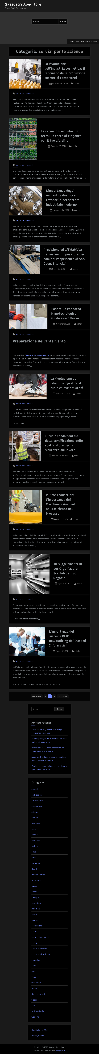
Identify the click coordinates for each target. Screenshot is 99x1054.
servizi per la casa (39, 948)
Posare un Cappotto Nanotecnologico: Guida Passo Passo (66, 313)
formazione (36, 863)
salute (34, 931)
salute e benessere (40, 937)
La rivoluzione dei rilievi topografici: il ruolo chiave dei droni (66, 383)
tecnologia (36, 982)
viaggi (34, 999)
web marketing (38, 1011)
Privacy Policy (37, 1035)
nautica (34, 920)
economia (35, 840)
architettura (36, 794)
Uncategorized (38, 994)
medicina (35, 908)
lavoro (34, 886)
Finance (35, 851)
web (33, 1005)
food (33, 857)
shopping (35, 960)
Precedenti (37, 696)
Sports (34, 971)
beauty (34, 817)
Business (35, 823)
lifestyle (35, 897)
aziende (35, 812)
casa (33, 829)
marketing (36, 903)
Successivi (62, 696)
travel (34, 988)
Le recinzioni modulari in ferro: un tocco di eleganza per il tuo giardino (61, 135)
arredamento (37, 800)
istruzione (36, 880)
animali (34, 789)
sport (33, 965)
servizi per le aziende (25, 93)
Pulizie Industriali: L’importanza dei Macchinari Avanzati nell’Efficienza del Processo (61, 504)
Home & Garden (38, 874)
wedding (35, 1016)
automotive (36, 806)
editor (79, 323)
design (34, 834)
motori (34, 914)
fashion (34, 846)
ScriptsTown (60, 1051)
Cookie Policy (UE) (39, 1030)
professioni (36, 925)
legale (34, 891)
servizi (34, 943)
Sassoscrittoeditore (23, 4)
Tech (33, 977)
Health (34, 869)
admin (76, 83)
